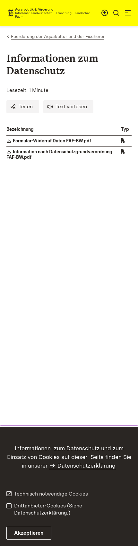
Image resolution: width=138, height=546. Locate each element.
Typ (125, 129)
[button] (22, 106)
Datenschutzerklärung (86, 465)
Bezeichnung (20, 129)
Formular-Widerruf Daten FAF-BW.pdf (52, 140)
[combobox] (104, 13)
